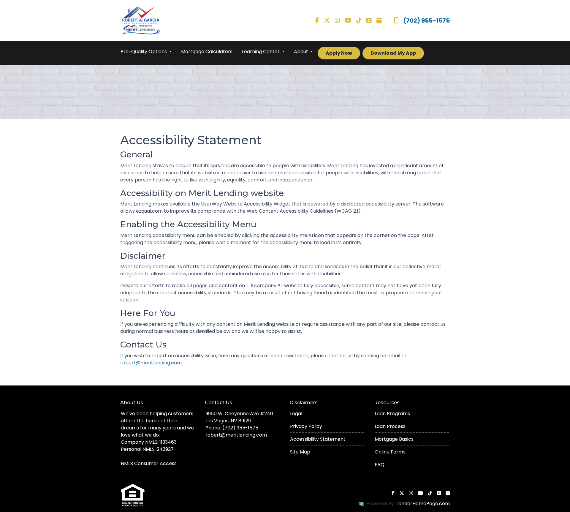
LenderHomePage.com (423, 503)
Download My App (393, 53)
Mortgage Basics (394, 439)
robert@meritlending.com (151, 362)
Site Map (300, 451)
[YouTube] (348, 20)
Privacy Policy (306, 426)
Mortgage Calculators (206, 51)
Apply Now (339, 53)
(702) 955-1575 (426, 20)
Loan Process (390, 426)
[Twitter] (327, 20)
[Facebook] (317, 20)
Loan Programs (392, 413)
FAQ (379, 464)
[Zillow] (369, 20)
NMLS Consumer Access (149, 463)
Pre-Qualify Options (144, 51)
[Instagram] (337, 20)
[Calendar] (379, 20)
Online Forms (390, 451)
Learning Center (261, 51)
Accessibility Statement (318, 439)
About (301, 51)
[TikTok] (359, 20)
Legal (296, 413)
